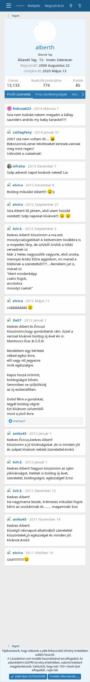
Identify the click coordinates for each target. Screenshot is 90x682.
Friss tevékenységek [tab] (51, 94)
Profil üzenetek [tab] (19, 94)
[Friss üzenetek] (70, 5)
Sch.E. (17, 228)
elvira (18, 185)
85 (78, 85)
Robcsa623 (22, 108)
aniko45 (20, 433)
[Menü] (8, 6)
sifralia (19, 166)
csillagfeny (22, 132)
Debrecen (64, 59)
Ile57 (17, 320)
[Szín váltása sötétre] (79, 5)
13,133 (13, 85)
